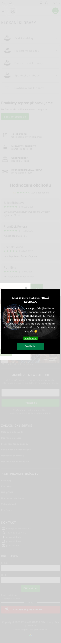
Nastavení (30, 338)
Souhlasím (30, 346)
